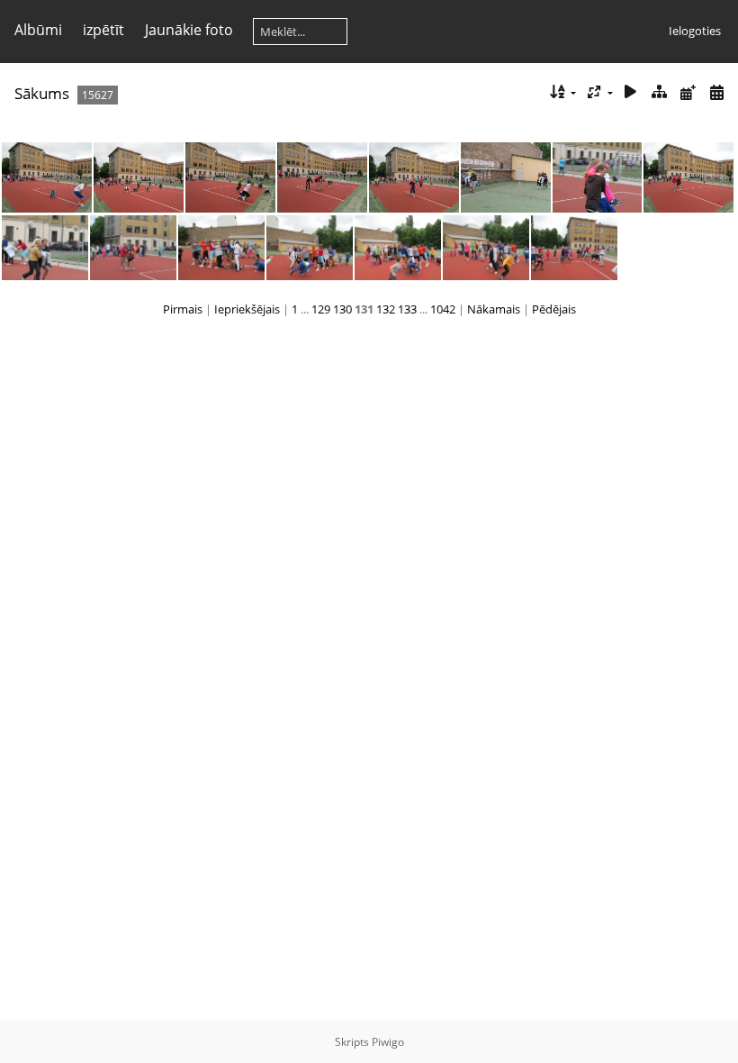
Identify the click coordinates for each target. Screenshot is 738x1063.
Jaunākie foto (189, 30)
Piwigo (388, 1041)
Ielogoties (695, 31)
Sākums (41, 93)
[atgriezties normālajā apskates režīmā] (659, 92)
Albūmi (38, 30)
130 (342, 309)
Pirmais (182, 309)
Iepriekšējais (247, 309)
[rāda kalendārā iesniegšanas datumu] (687, 92)
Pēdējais (554, 309)
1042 (442, 309)
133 (407, 309)
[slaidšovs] (631, 92)
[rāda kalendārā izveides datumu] (716, 92)
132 (385, 309)
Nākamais (493, 309)
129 (320, 309)
